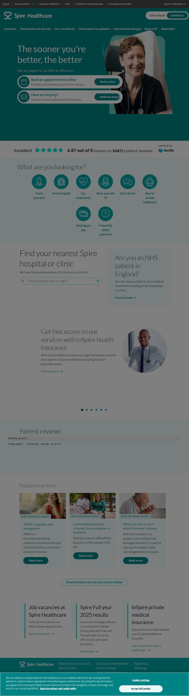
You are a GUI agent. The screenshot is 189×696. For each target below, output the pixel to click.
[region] (94, 684)
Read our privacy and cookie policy (58, 688)
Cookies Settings (141, 680)
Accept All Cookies (140, 688)
